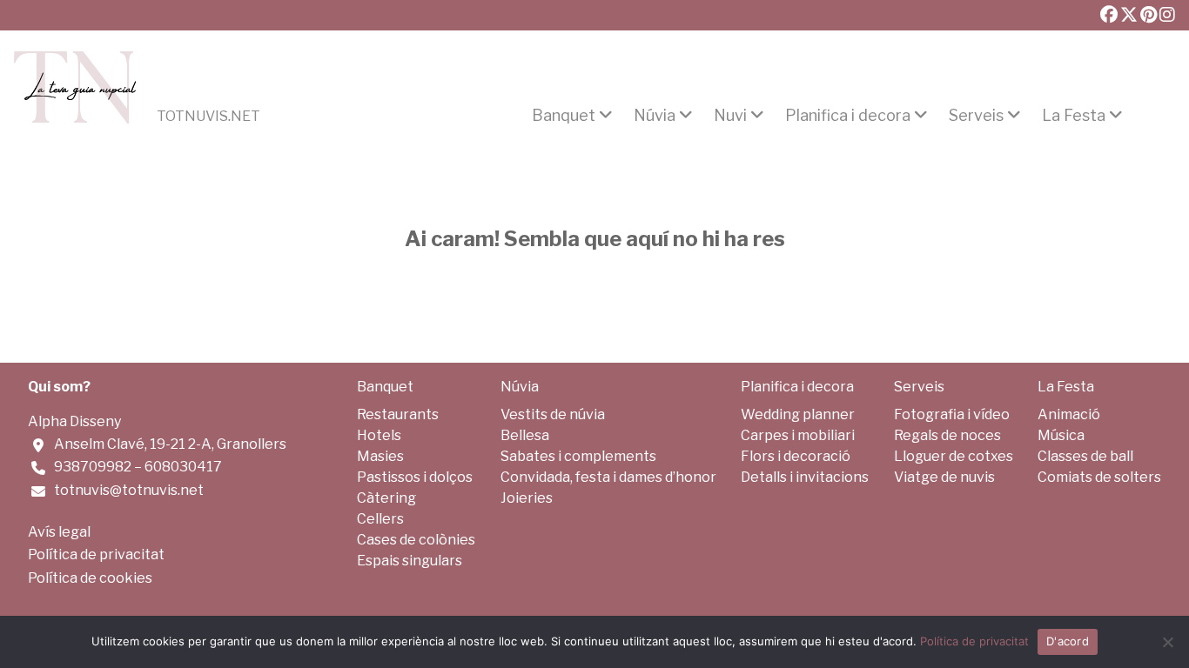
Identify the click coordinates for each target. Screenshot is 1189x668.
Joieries (526, 498)
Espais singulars (409, 560)
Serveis (976, 116)
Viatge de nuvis (944, 477)
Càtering (386, 498)
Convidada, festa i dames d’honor (608, 477)
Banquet (563, 116)
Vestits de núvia (552, 414)
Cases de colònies (416, 539)
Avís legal (59, 532)
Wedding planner (798, 414)
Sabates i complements (578, 456)
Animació (1069, 414)
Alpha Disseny (74, 421)
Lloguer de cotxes (953, 456)
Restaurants (398, 414)
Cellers (380, 519)
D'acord (1067, 641)
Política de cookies (90, 578)
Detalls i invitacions (805, 477)
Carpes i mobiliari (798, 435)
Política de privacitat (96, 554)
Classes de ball (1085, 456)
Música (1061, 435)
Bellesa (524, 435)
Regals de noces (947, 435)
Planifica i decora (847, 116)
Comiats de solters (1099, 477)
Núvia (654, 116)
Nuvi (730, 116)
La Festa (1073, 116)
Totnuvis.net (208, 116)
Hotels (379, 435)
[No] (1167, 642)
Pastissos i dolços (415, 477)
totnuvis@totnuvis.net (129, 490)
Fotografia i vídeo (952, 414)
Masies (380, 456)
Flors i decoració (795, 456)
